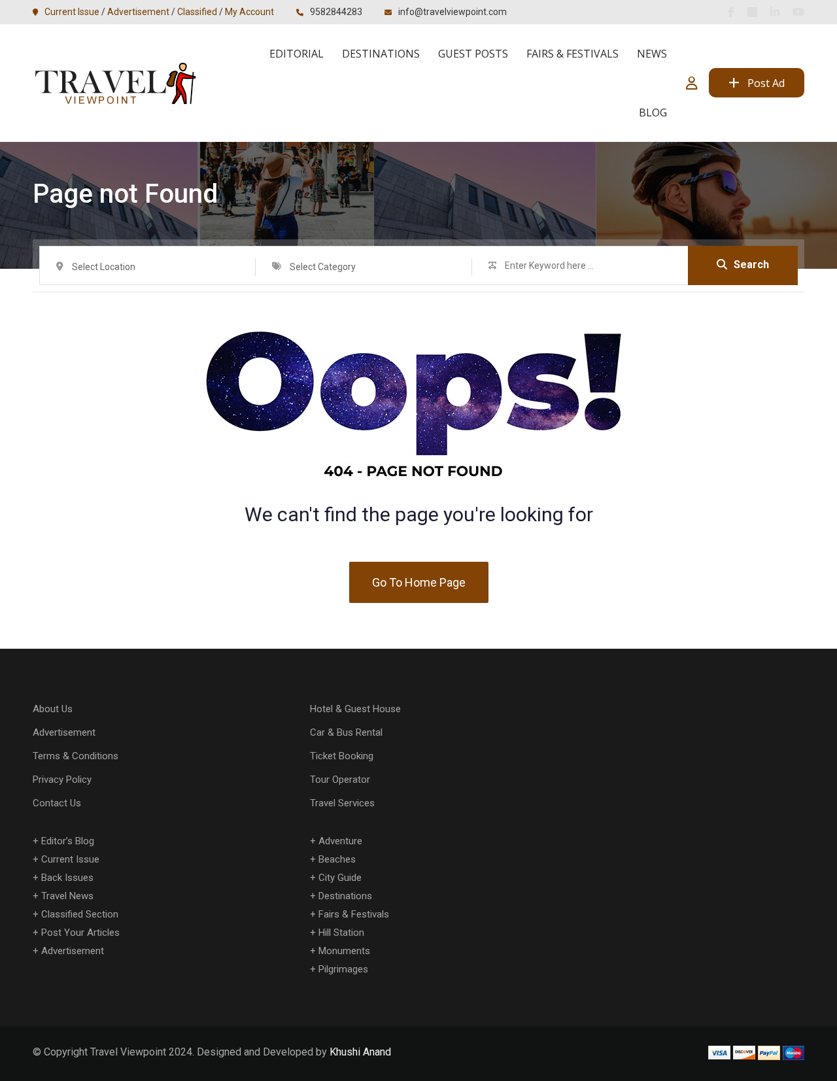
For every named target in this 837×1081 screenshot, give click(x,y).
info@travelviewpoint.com (452, 12)
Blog (653, 112)
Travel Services (342, 803)
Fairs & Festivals (572, 53)
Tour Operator (340, 779)
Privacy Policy (62, 779)
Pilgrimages (343, 969)
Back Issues (67, 878)
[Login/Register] (692, 83)
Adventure (340, 841)
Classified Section (79, 914)
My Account (249, 12)
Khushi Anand (360, 1052)
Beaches (337, 859)
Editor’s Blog (67, 841)
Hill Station (341, 932)
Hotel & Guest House (355, 709)
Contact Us (57, 803)
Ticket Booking (341, 756)
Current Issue (71, 12)
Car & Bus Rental (346, 732)
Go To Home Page (419, 582)
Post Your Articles (80, 932)
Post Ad (766, 83)
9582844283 (336, 12)
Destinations (381, 53)
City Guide (340, 878)
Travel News (67, 896)
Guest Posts (473, 53)
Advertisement (138, 12)
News (652, 53)
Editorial (296, 53)
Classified (197, 12)
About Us (53, 709)
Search (751, 264)
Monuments (344, 951)
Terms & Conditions (75, 756)
